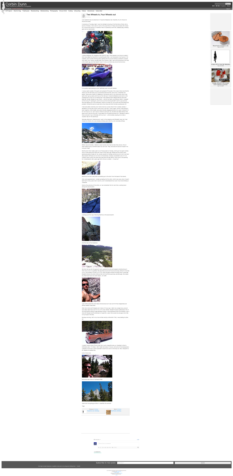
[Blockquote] (109, 447)
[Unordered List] (107, 447)
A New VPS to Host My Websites (220, 64)
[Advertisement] (105, 424)
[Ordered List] (106, 447)
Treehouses (25, 11)
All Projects (8, 11)
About (228, 6)
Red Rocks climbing (116, 410)
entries (121, 473)
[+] (115, 447)
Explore (223, 6)
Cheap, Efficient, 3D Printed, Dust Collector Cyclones (220, 83)
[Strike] (104, 447)
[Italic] (100, 447)
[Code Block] (111, 447)
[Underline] (102, 447)
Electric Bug (17, 11)
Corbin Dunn (119, 471)
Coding (70, 11)
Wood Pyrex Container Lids (220, 45)
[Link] (112, 447)
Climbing (88, 17)
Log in (228, 8)
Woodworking (35, 11)
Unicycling (77, 11)
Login (138, 439)
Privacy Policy (116, 472)
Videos (84, 11)
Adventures (90, 11)
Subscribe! (99, 11)
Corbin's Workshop (17, 8)
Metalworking (44, 11)
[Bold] (99, 447)
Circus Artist (63, 11)
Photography (54, 11)
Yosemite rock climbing (93, 410)
